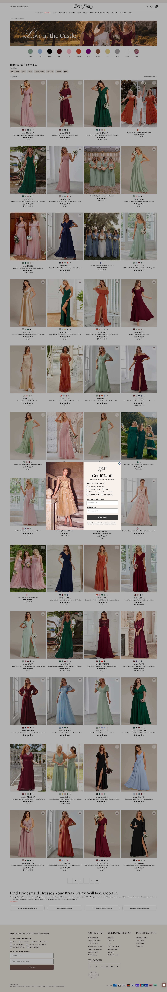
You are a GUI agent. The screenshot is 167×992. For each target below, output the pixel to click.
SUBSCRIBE (102, 517)
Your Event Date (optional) (95, 499)
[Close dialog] (119, 463)
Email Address (91, 507)
